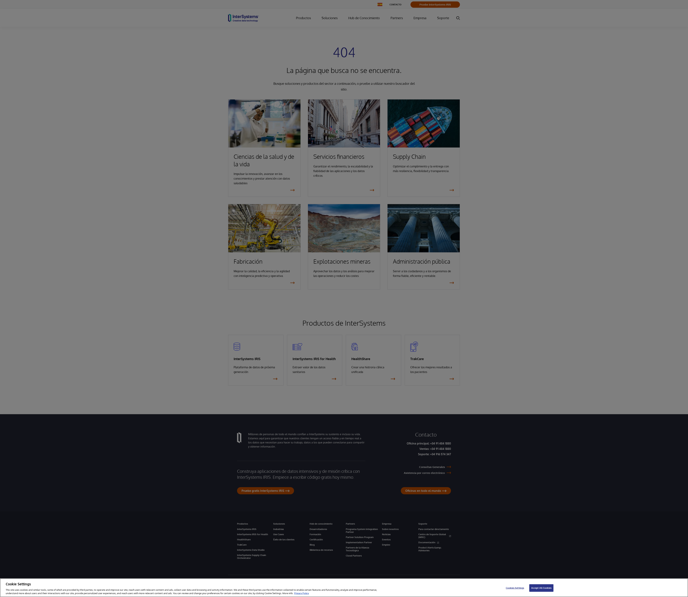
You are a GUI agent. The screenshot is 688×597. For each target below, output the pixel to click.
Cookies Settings (515, 587)
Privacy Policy (301, 593)
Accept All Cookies (541, 587)
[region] (344, 587)
